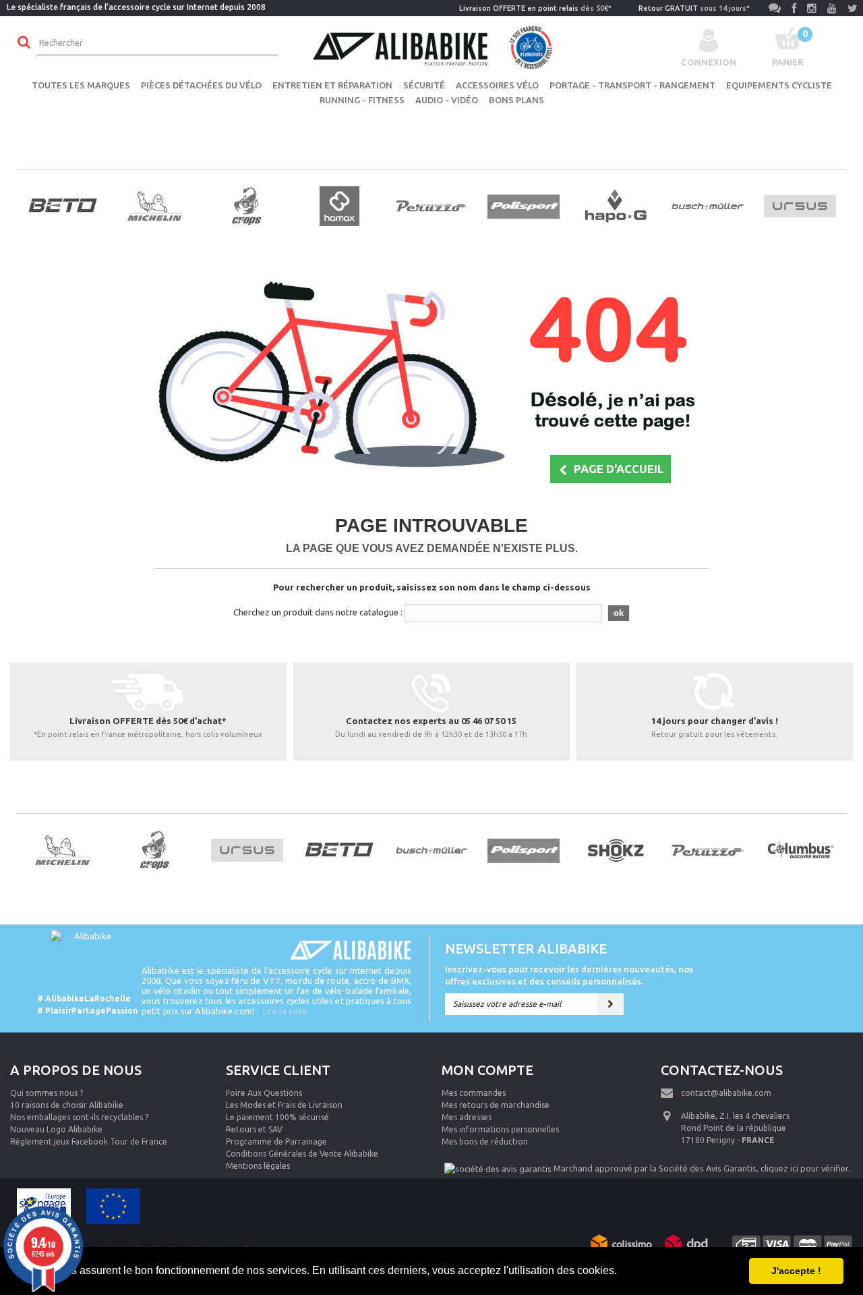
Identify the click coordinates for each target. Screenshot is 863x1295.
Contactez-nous (722, 1070)
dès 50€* (535, 8)
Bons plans (516, 100)
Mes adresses (467, 1117)
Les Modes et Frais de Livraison (284, 1105)
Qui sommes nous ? (46, 1093)
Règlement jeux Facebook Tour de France (88, 1141)
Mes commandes (474, 1093)
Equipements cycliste (779, 85)
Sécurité (424, 85)
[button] (622, 1272)
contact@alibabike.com (726, 1093)
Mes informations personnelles (500, 1129)
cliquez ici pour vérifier (804, 1168)
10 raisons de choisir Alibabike (66, 1105)
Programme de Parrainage (276, 1141)
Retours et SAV (254, 1129)
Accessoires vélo (497, 85)
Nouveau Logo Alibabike (56, 1129)
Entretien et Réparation (332, 85)
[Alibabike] (431, 46)
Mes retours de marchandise (495, 1105)
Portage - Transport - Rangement (632, 85)
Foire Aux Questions (264, 1093)
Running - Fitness (362, 100)
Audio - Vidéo (446, 100)
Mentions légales (258, 1165)
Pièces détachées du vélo (201, 85)
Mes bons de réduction (485, 1141)
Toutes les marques (81, 85)
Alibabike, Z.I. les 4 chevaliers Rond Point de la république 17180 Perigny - (735, 1128)
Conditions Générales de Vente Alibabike (302, 1153)
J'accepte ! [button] (796, 1270)
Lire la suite (285, 1011)
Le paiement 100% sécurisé (277, 1117)
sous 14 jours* (694, 8)
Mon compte (487, 1070)
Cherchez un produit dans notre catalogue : (318, 612)
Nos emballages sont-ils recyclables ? (79, 1117)
